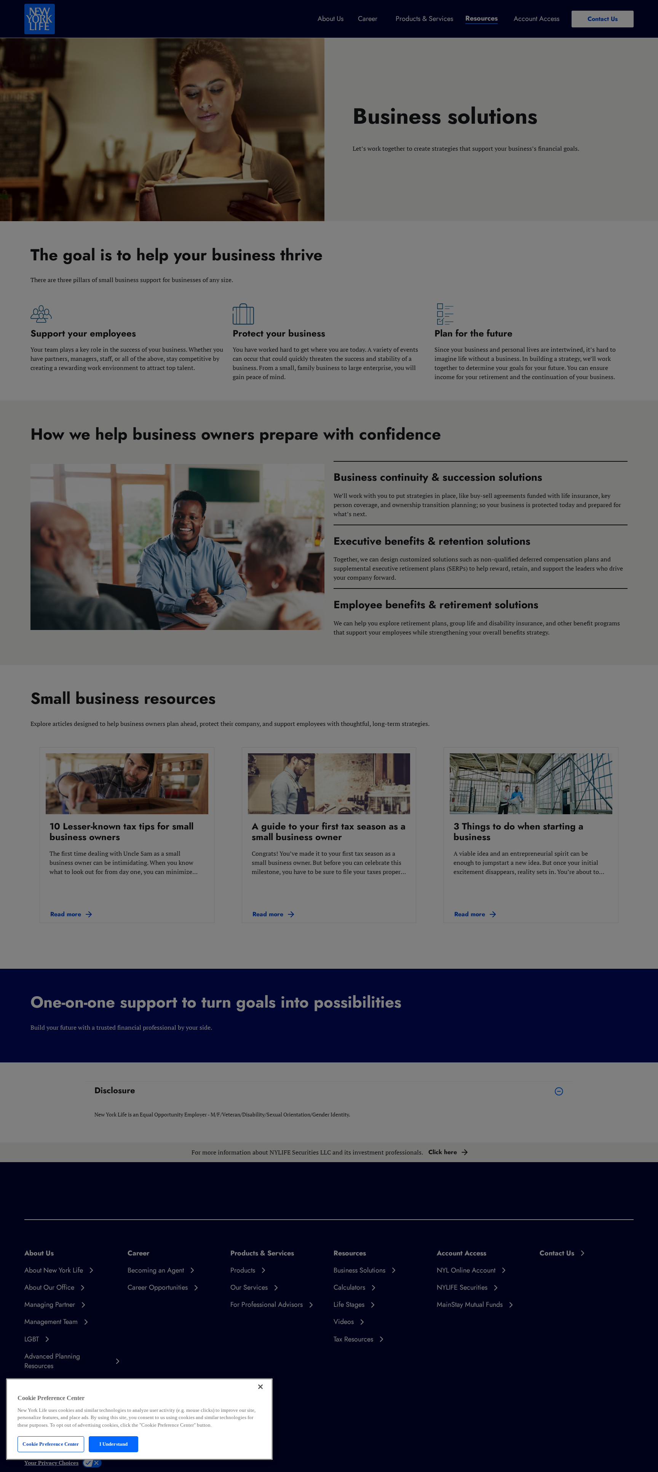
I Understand (113, 1444)
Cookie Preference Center (50, 1444)
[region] (139, 1419)
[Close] (260, 1386)
